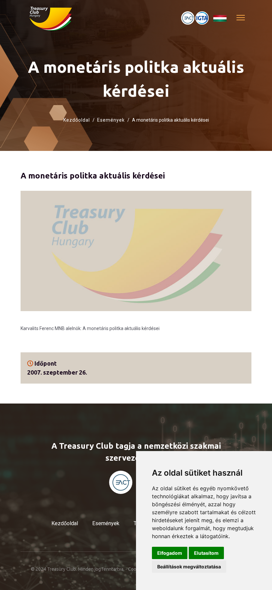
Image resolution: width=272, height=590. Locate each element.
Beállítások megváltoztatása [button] (189, 566)
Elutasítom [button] (206, 553)
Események (111, 120)
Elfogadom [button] (169, 553)
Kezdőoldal (76, 120)
